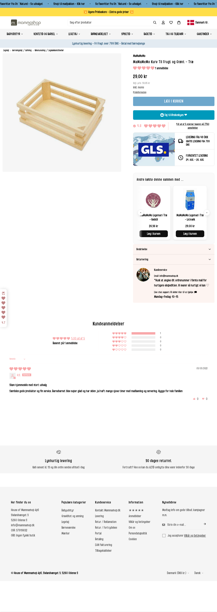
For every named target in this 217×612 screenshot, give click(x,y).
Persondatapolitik (138, 533)
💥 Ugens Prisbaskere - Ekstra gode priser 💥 (108, 12)
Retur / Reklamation (105, 522)
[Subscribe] (202, 524)
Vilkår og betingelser (139, 522)
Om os (132, 527)
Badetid (148, 34)
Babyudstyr (13, 34)
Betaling (99, 539)
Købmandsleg (40, 50)
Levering (99, 516)
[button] (179, 22)
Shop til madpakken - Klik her (69, 4)
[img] (20, 369)
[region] (174, 212)
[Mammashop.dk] (26, 22)
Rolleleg (28, 50)
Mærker (66, 533)
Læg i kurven (153, 233)
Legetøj (72, 34)
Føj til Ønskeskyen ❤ (176, 115)
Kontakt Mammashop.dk (107, 510)
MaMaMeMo (139, 56)
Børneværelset (99, 34)
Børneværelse (68, 527)
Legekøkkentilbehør (56, 50)
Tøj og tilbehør (174, 34)
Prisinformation (139, 92)
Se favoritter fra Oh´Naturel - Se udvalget (118, 4)
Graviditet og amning (73, 516)
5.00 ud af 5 (78, 338)
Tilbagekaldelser (103, 550)
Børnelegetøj (17, 50)
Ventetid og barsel (44, 34)
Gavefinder (203, 34)
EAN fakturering (103, 545)
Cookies (133, 539)
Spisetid (125, 34)
